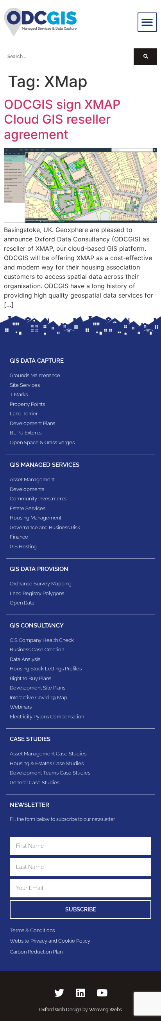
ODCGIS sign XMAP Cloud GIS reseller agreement (62, 119)
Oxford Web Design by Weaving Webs (80, 1009)
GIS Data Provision (39, 569)
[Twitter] (59, 992)
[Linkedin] (80, 992)
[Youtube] (102, 992)
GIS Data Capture (37, 360)
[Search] (145, 56)
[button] (147, 22)
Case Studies (30, 739)
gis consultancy (37, 625)
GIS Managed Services (44, 464)
